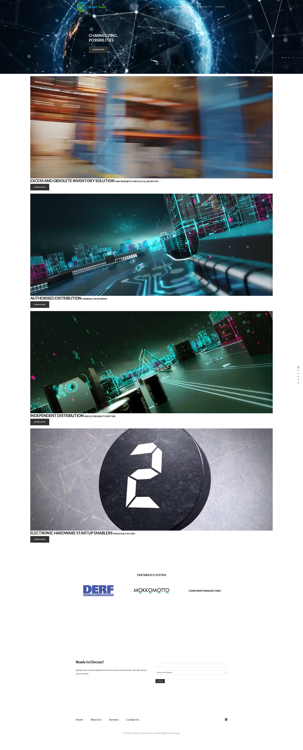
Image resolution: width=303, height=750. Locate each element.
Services (114, 719)
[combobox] (191, 673)
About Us (96, 719)
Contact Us (132, 719)
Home (79, 719)
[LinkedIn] (226, 719)
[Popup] (98, 591)
